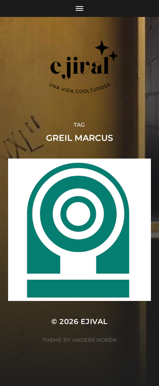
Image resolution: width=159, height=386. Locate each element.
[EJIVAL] (79, 68)
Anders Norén (94, 340)
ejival (94, 321)
